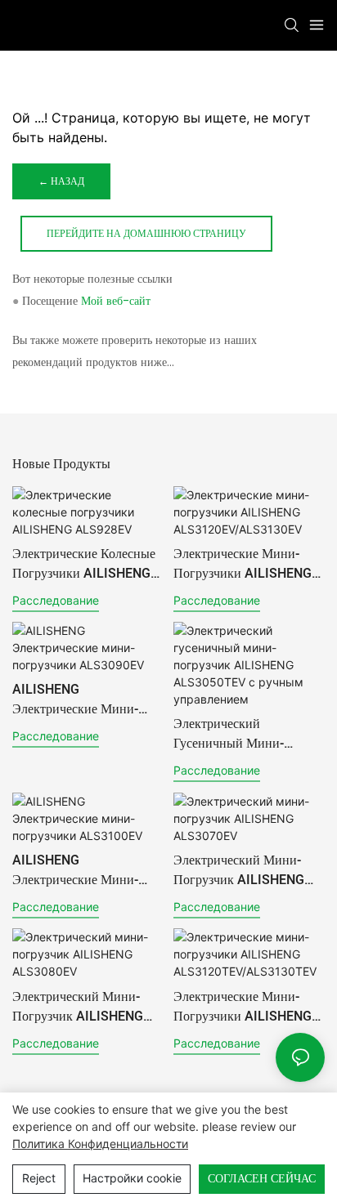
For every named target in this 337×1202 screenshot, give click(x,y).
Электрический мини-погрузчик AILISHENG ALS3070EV (238, 870)
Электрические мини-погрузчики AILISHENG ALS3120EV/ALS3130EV (245, 563)
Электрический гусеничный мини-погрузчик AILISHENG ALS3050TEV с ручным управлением (242, 733)
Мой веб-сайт (116, 301)
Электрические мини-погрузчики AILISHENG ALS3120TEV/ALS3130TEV (245, 1006)
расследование (55, 600)
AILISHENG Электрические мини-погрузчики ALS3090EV (82, 699)
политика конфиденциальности (100, 1144)
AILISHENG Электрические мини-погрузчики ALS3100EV (82, 870)
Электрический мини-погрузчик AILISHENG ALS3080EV (77, 1006)
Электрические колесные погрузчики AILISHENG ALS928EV (83, 563)
